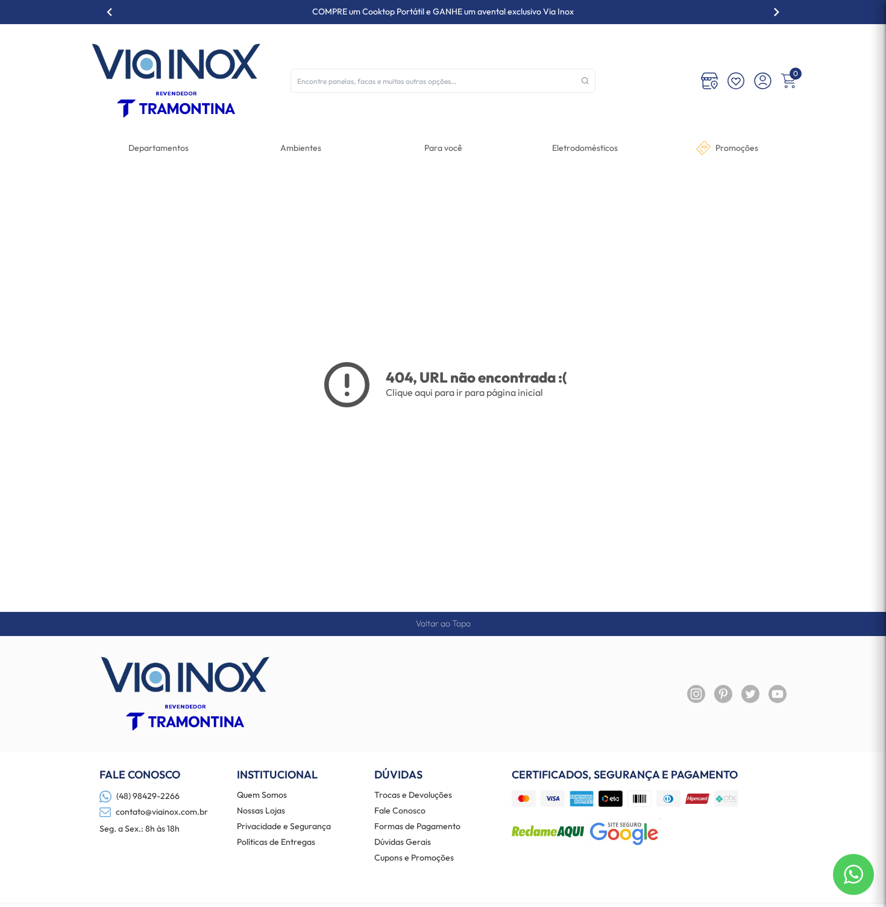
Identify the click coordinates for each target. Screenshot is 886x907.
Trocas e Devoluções (413, 795)
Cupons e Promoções (414, 858)
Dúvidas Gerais (402, 842)
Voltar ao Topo (443, 623)
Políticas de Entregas (276, 842)
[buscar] (585, 81)
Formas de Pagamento (417, 827)
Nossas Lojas (261, 811)
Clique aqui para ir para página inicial (464, 392)
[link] (585, 148)
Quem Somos (262, 795)
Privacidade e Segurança (284, 827)
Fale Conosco (400, 811)
